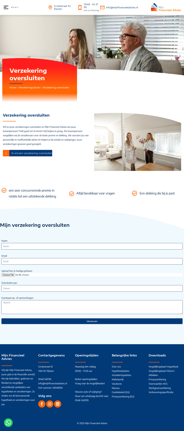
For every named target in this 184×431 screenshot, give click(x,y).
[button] (8, 422)
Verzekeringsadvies (29, 87)
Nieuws (116, 388)
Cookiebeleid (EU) (121, 392)
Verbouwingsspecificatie (161, 392)
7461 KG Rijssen (46, 370)
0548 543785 (44, 379)
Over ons (116, 366)
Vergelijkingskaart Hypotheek (163, 366)
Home (12, 87)
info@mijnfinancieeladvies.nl (122, 7)
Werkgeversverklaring (160, 388)
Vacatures (117, 383)
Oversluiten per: (9, 282)
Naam (4, 240)
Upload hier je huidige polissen (16, 270)
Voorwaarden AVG (158, 383)
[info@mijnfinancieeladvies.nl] (102, 7)
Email (4, 255)
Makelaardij (117, 379)
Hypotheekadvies (120, 370)
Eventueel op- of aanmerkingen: (17, 297)
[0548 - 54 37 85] (79, 7)
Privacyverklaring (157, 379)
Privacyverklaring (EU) (123, 396)
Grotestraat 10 (45, 366)
